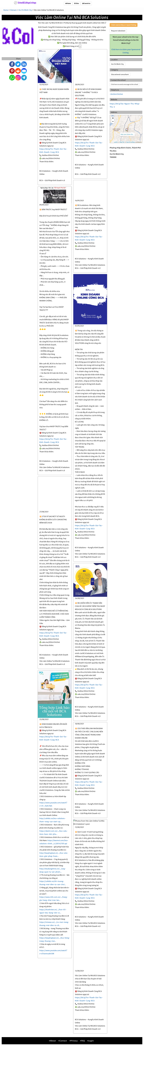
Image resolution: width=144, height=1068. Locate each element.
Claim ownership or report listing (123, 25)
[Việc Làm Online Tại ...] (126, 129)
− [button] (113, 121)
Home (69, 3)
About (53, 1041)
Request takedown (118, 31)
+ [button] (113, 118)
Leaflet (116, 142)
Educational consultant (120, 74)
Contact (63, 1041)
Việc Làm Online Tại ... (127, 134)
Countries (87, 3)
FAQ (83, 1041)
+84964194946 (116, 94)
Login (91, 1041)
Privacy (74, 1041)
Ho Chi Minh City (25, 10)
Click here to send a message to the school (124, 84)
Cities (77, 3)
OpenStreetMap (130, 142)
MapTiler (122, 142)
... (80, 46)
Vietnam (13, 10)
